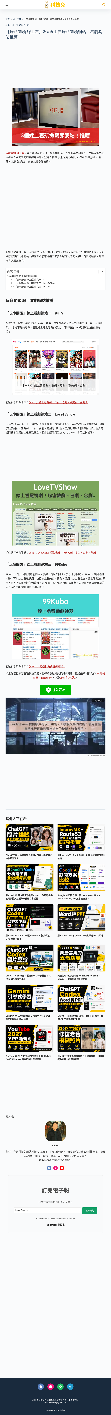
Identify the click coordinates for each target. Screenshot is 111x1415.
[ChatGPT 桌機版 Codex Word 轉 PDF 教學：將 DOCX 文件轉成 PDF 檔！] (81, 998)
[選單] (7, 5)
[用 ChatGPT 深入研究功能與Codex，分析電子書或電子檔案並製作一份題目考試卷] (29, 877)
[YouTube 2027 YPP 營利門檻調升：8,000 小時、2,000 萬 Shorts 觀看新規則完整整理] (29, 1038)
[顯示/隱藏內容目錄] (100, 271)
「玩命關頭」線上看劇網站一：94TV (31, 280)
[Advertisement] (55, 62)
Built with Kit (56, 1224)
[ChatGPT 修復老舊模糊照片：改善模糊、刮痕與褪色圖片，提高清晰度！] (81, 1038)
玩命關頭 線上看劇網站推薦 (23, 276)
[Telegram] (70, 1386)
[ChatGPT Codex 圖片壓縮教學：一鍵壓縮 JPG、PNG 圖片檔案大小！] (29, 958)
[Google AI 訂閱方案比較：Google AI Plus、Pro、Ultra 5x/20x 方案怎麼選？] (81, 877)
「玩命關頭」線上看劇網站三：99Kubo (32, 287)
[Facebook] (49, 1168)
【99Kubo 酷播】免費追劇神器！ (47, 666)
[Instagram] (55, 1168)
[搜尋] (103, 4)
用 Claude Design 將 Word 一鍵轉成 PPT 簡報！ (81, 935)
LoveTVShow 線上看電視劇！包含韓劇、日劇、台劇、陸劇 (62, 552)
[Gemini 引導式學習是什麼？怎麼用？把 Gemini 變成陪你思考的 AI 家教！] (29, 998)
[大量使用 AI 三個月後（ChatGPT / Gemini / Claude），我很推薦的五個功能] (81, 958)
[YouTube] (62, 1168)
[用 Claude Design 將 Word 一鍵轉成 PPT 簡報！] (81, 917)
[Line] (60, 1386)
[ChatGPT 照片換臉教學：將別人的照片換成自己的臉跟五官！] (29, 837)
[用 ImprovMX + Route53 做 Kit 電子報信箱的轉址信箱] (81, 837)
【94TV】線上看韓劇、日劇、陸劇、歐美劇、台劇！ (58, 402)
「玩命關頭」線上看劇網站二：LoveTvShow (35, 283)
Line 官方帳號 (68, 677)
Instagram (46, 677)
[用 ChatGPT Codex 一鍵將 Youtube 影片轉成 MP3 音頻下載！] (29, 917)
